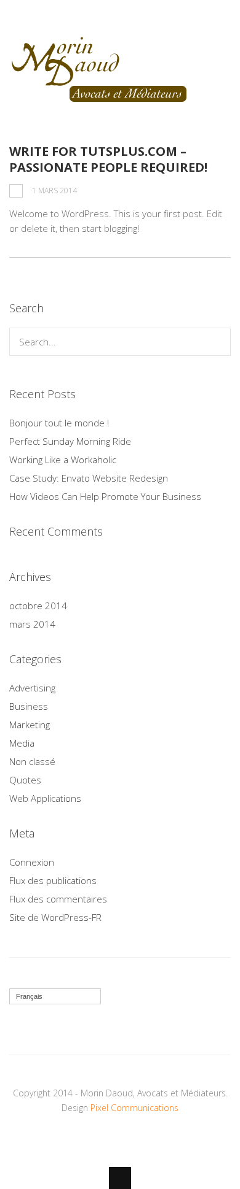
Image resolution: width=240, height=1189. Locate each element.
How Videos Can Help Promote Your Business (105, 496)
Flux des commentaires (58, 899)
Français (29, 996)
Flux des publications (53, 880)
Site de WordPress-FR (55, 917)
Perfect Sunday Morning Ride (70, 441)
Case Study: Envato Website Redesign (88, 478)
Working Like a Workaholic (62, 459)
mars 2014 (32, 624)
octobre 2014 (38, 605)
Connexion (31, 862)
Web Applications (45, 798)
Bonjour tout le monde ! (59, 423)
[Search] (217, 341)
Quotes (25, 780)
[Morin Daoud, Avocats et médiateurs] (99, 100)
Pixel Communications (134, 1108)
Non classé (32, 761)
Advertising (32, 688)
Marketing (29, 724)
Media (21, 743)
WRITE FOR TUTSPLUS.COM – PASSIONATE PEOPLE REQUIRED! (108, 159)
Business (28, 706)
